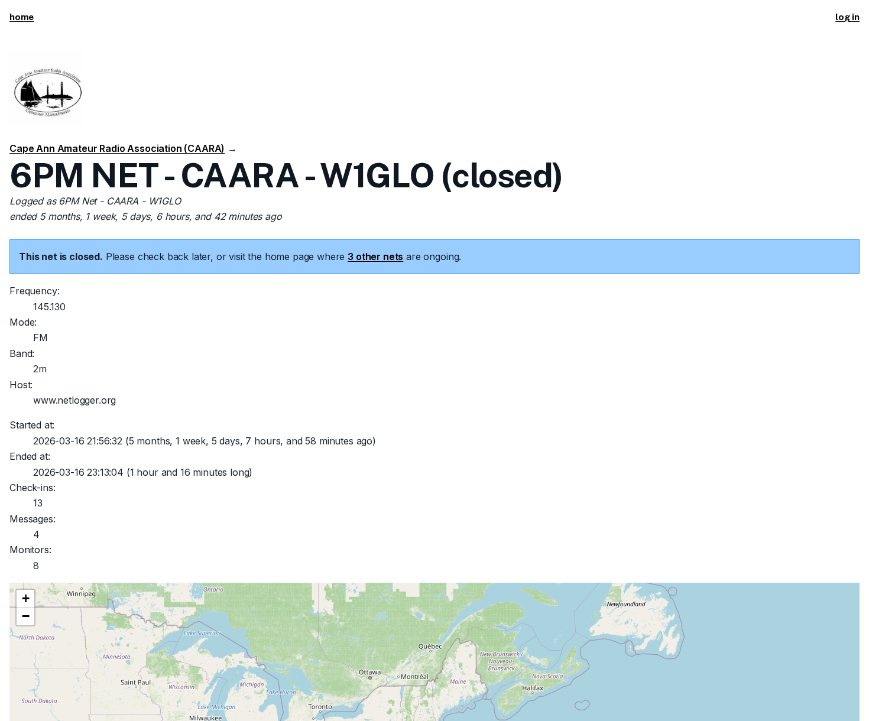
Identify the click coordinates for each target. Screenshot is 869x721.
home (21, 17)
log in (847, 17)
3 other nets (375, 256)
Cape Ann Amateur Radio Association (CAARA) (117, 148)
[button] (25, 599)
